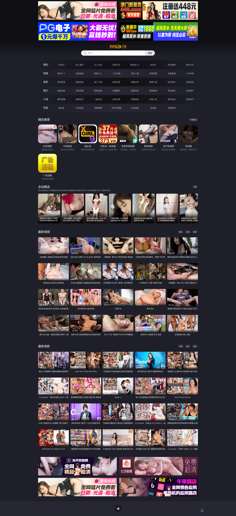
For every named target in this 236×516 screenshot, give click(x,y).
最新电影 (44, 346)
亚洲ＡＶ (61, 73)
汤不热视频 (116, 108)
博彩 (45, 64)
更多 (195, 232)
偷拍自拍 (80, 82)
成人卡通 (98, 82)
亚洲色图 (80, 90)
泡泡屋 (153, 108)
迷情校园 (135, 99)
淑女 (188, 346)
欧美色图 (98, 90)
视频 (45, 73)
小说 (45, 99)
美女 (180, 232)
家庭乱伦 (80, 99)
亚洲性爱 (61, 82)
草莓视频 (98, 108)
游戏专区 (116, 64)
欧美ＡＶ (98, 73)
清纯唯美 (153, 90)
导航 (45, 107)
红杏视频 (135, 108)
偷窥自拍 (61, 90)
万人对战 (98, 64)
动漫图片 (116, 90)
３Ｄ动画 (116, 73)
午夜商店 (80, 108)
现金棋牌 (172, 64)
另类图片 (190, 90)
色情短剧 (172, 108)
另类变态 (190, 82)
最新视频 (44, 232)
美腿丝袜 (135, 90)
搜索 (150, 53)
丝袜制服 (153, 73)
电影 (45, 82)
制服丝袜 (135, 82)
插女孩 (61, 108)
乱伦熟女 (172, 82)
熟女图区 (172, 90)
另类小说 (153, 99)
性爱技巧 (190, 99)
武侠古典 (116, 99)
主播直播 (172, 73)
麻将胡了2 (134, 64)
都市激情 (61, 99)
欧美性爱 (116, 82)
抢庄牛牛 (190, 64)
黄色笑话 (172, 99)
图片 (45, 90)
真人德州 (80, 64)
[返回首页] (202, 511)
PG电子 (61, 64)
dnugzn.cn (118, 46)
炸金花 (153, 64)
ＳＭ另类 (190, 73)
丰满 (180, 346)
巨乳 (188, 232)
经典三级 (153, 82)
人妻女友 (98, 99)
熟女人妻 (135, 73)
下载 (195, 187)
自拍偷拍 (80, 73)
